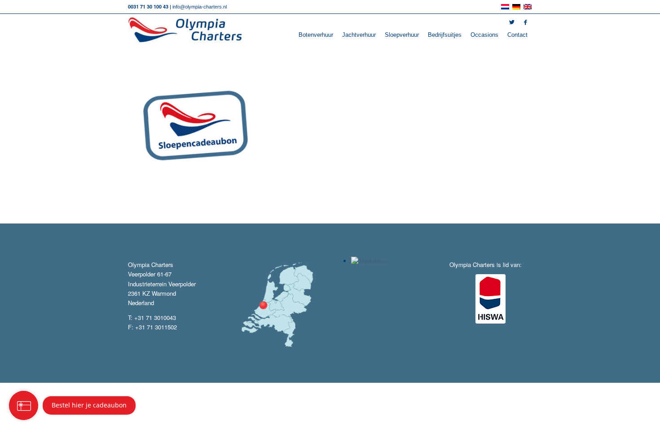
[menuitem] (316, 35)
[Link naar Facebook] (525, 22)
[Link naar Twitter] (512, 22)
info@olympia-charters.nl (199, 6)
